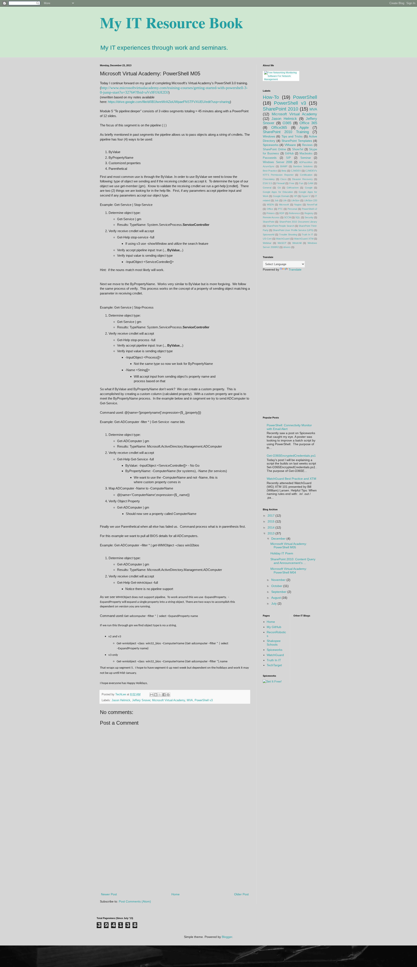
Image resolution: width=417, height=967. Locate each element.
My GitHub (274, 627)
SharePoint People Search (280, 226)
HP (295, 196)
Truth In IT (307, 234)
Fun (301, 183)
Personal (292, 209)
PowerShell (305, 97)
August (276, 597)
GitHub (289, 153)
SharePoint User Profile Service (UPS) (293, 230)
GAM (310, 183)
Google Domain (281, 196)
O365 (287, 123)
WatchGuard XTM (303, 238)
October (277, 586)
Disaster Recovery (302, 179)
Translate (295, 269)
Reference (294, 213)
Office (270, 209)
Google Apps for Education (278, 192)
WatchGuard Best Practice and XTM (291, 478)
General (267, 187)
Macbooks (306, 153)
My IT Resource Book (171, 22)
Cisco (283, 179)
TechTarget (274, 665)
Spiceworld (268, 234)
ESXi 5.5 (267, 183)
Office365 (279, 128)
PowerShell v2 (309, 209)
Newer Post (109, 894)
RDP (281, 213)
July (274, 603)
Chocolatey (269, 179)
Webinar (267, 243)
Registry (308, 213)
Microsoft (284, 204)
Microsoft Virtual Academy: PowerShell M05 (288, 545)
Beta (283, 170)
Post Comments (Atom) (135, 901)
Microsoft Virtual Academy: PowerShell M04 (288, 570)
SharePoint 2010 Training (286, 132)
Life (285, 200)
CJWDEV (296, 170)
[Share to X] (160, 695)
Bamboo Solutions (303, 166)
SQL (297, 217)
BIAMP (283, 166)
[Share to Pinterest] (168, 695)
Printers (270, 213)
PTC (280, 209)
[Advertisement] (174, 855)
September (279, 591)
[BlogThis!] (156, 695)
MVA (190, 700)
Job (276, 200)
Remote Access (271, 217)
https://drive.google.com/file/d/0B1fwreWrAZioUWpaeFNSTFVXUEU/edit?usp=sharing (169, 102)
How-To (271, 97)
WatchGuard (283, 238)
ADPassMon (305, 162)
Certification (306, 175)
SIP (288, 157)
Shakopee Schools (274, 642)
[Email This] (151, 695)
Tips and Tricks (292, 136)
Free (291, 183)
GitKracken (293, 187)
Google (309, 187)
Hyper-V (305, 196)
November (278, 580)
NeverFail (312, 204)
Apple (304, 128)
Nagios (298, 204)
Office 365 (308, 123)
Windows (269, 136)
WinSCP (282, 243)
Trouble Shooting (288, 234)
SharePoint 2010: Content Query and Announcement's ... (292, 561)
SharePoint (268, 221)
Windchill (296, 243)
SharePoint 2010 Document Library (298, 221)
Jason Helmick (121, 700)
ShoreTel (297, 149)
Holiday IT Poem (281, 553)
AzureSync (269, 166)
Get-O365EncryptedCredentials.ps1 (291, 455)
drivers (287, 247)
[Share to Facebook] (164, 695)
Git (279, 187)
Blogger (227, 937)
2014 (271, 527)
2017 (271, 515)
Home (175, 894)
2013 (271, 533)
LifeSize (295, 200)
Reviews (307, 145)
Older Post (241, 894)
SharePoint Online (274, 149)
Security (309, 217)
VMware (290, 145)
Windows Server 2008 (277, 162)
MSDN (270, 204)
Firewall (280, 183)
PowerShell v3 (204, 700)
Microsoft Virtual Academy (168, 700)
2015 (271, 521)
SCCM (287, 217)
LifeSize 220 (310, 200)
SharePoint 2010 (280, 109)
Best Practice (270, 170)
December (278, 538)
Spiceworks (270, 145)
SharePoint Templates (296, 140)
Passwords (270, 157)
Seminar (305, 157)
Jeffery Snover (141, 700)
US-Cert (267, 238)
